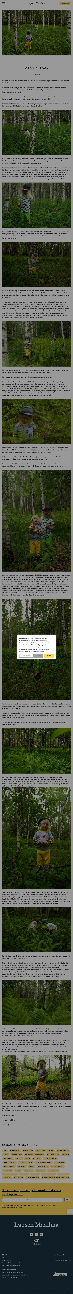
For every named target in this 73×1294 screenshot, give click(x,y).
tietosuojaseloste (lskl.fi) (35, 651)
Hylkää (39, 656)
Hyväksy (49, 656)
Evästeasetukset (26, 656)
